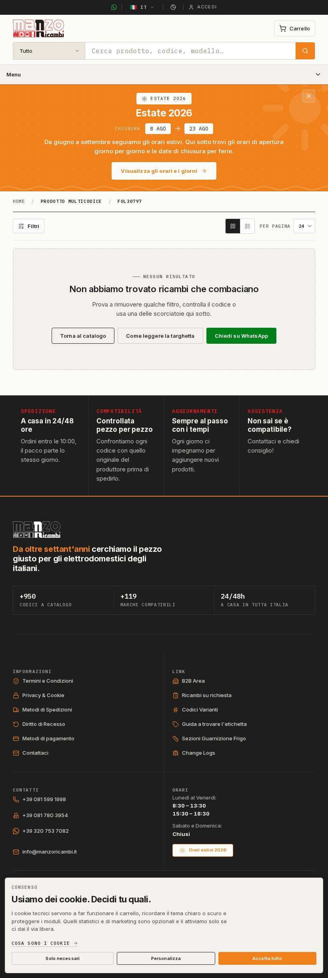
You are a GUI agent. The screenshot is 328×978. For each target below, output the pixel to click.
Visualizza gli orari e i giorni (159, 171)
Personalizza (166, 958)
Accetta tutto (267, 958)
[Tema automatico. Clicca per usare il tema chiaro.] (173, 7)
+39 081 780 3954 (45, 815)
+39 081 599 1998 (44, 799)
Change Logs (198, 753)
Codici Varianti (200, 709)
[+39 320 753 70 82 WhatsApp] (114, 7)
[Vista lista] (247, 226)
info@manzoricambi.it (49, 851)
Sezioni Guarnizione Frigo (214, 738)
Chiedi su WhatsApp (241, 336)
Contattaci (35, 753)
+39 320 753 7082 (45, 831)
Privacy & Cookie (43, 695)
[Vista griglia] (233, 226)
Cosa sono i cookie (41, 943)
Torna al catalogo (83, 336)
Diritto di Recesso (43, 724)
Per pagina (275, 226)
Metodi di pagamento (48, 738)
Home (19, 201)
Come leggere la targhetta (160, 336)
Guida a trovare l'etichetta (214, 724)
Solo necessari (63, 958)
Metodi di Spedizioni (47, 709)
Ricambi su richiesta (207, 695)
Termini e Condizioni (47, 680)
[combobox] (190, 50)
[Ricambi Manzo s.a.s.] (36, 529)
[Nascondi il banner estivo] (308, 96)
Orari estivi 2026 (208, 850)
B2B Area (193, 680)
